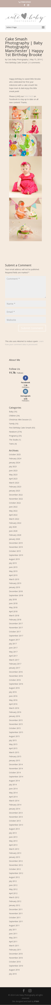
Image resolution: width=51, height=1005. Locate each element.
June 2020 (13, 531)
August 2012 (14, 877)
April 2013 (13, 845)
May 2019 (13, 571)
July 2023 (13, 466)
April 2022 (13, 515)
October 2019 (15, 551)
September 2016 (16, 684)
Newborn (13, 431)
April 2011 (13, 941)
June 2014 (13, 788)
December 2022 (16, 494)
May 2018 (13, 607)
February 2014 (15, 804)
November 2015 (16, 724)
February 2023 (15, 486)
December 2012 (16, 861)
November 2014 (16, 768)
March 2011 (14, 945)
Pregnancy (13, 436)
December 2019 (16, 543)
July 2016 (13, 692)
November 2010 (16, 958)
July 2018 (13, 599)
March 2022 (14, 519)
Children (12, 415)
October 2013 (15, 821)
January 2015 (14, 760)
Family (12, 423)
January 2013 (14, 857)
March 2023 (14, 482)
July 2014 (13, 784)
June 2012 (13, 885)
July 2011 (13, 929)
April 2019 (13, 575)
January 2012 (14, 905)
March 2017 (14, 660)
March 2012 (14, 897)
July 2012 (13, 881)
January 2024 (14, 462)
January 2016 (14, 716)
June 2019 (13, 567)
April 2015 (13, 748)
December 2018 (16, 591)
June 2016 (13, 696)
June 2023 (13, 470)
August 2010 (14, 970)
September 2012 (16, 873)
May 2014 (13, 792)
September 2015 (16, 732)
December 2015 (16, 720)
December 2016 (16, 672)
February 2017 (15, 664)
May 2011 (13, 937)
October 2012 (15, 869)
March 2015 (14, 752)
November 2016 (16, 676)
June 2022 (13, 507)
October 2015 (15, 728)
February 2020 (15, 535)
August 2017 (14, 639)
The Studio (13, 439)
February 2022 (15, 523)
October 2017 (15, 631)
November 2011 (16, 913)
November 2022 (16, 499)
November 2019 (16, 547)
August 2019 (14, 559)
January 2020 (14, 539)
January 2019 (14, 587)
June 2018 (13, 603)
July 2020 (13, 527)
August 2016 (14, 688)
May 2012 (13, 889)
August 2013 (14, 829)
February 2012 (15, 901)
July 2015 (13, 740)
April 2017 (13, 656)
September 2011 (16, 921)
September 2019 (16, 555)
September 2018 (16, 595)
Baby (11, 411)
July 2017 (13, 643)
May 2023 (13, 474)
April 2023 (13, 478)
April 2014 (13, 796)
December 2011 (16, 909)
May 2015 (13, 744)
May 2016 (13, 700)
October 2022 (15, 503)
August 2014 (14, 780)
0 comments (34, 62)
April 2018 (13, 611)
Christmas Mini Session (19, 419)
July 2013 (13, 833)
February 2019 (15, 583)
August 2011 (14, 925)
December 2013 (16, 813)
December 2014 (16, 764)
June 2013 (13, 837)
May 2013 (13, 841)
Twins (11, 443)
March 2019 (14, 579)
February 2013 (15, 853)
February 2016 (15, 712)
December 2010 (16, 953)
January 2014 (14, 808)
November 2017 (16, 627)
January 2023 (14, 490)
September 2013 (16, 825)
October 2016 (15, 680)
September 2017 (16, 635)
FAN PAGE (28, 96)
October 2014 (15, 772)
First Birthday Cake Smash (16, 62)
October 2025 (15, 454)
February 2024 (15, 458)
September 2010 (16, 965)
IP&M (36, 1001)
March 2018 (14, 615)
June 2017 (13, 647)
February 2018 (15, 619)
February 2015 (15, 756)
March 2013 (14, 849)
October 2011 (15, 917)
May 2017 (13, 651)
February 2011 (15, 949)
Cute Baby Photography (18, 59)
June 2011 (13, 933)
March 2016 (14, 708)
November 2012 (16, 865)
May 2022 (13, 511)
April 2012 (13, 893)
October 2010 (15, 961)
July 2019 (13, 563)
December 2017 (16, 623)
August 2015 (14, 736)
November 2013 (16, 817)
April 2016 (13, 704)
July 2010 (13, 974)
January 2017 (14, 668)
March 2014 (14, 800)
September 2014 (16, 776)
